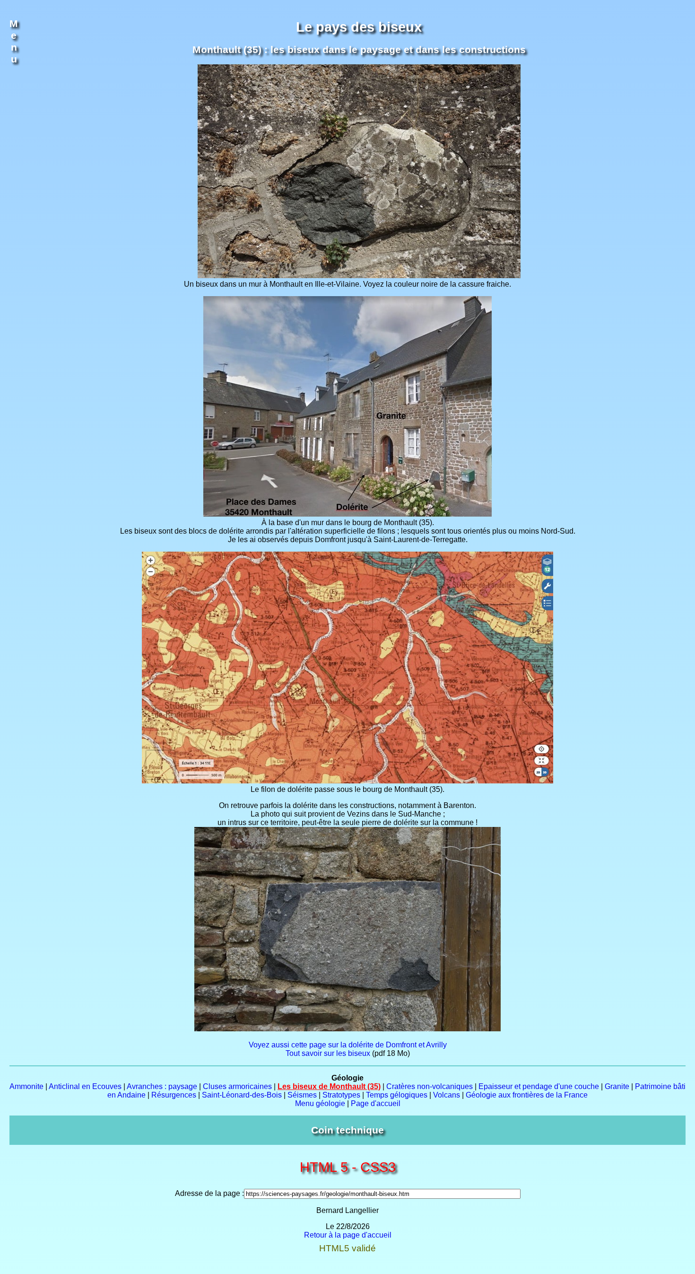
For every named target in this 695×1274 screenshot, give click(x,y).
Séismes (302, 1095)
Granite (617, 1086)
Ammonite (26, 1086)
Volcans (446, 1095)
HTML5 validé (347, 1248)
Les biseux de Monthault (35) (329, 1086)
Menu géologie (320, 1103)
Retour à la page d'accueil (347, 1235)
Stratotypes (341, 1095)
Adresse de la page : (209, 1193)
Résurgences (173, 1095)
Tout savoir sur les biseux (328, 1053)
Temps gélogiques (396, 1095)
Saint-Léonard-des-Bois (242, 1095)
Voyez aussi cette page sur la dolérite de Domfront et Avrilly (348, 1045)
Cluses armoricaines (237, 1086)
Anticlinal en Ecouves (85, 1086)
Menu (13, 41)
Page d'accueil (375, 1103)
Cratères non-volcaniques (429, 1086)
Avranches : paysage (162, 1086)
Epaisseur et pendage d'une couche (538, 1086)
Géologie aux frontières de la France (527, 1095)
